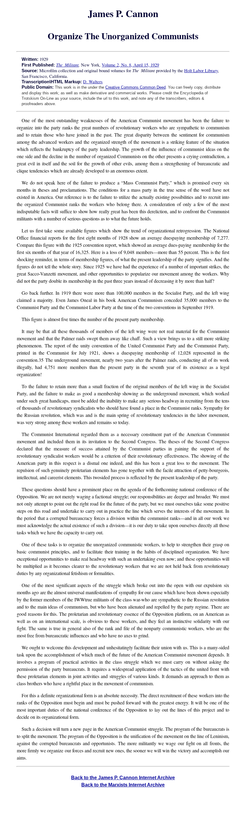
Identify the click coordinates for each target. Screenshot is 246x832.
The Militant (67, 65)
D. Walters (93, 81)
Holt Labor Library (201, 70)
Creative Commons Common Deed (135, 87)
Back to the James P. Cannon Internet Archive (123, 777)
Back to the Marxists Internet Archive (123, 784)
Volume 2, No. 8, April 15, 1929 (130, 65)
